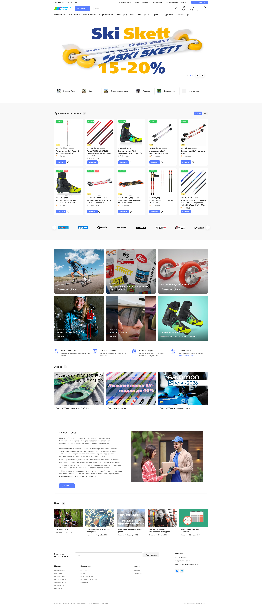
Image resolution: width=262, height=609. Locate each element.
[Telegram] (182, 571)
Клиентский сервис (108, 350)
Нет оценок (95, 158)
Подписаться (151, 555)
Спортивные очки (61, 582)
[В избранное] (68, 162)
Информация (85, 566)
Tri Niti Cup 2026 (62, 529)
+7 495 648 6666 (59, 2)
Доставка (83, 570)
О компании (67, 486)
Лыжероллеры (59, 576)
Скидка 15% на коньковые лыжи (175, 408)
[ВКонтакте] (177, 571)
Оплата (83, 573)
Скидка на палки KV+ (117, 408)
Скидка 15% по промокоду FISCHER (72, 408)
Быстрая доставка (68, 350)
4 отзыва (125, 205)
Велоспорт (58, 573)
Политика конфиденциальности (193, 603)
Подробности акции (185, 356)
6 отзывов (157, 156)
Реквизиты (84, 582)
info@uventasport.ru (182, 561)
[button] (188, 75)
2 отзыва (188, 156)
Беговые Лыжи (60, 570)
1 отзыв (62, 156)
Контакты (136, 570)
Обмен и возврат (86, 576)
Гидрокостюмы (60, 579)
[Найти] (176, 8)
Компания (137, 566)
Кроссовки (58, 589)
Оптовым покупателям (88, 579)
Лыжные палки (60, 585)
